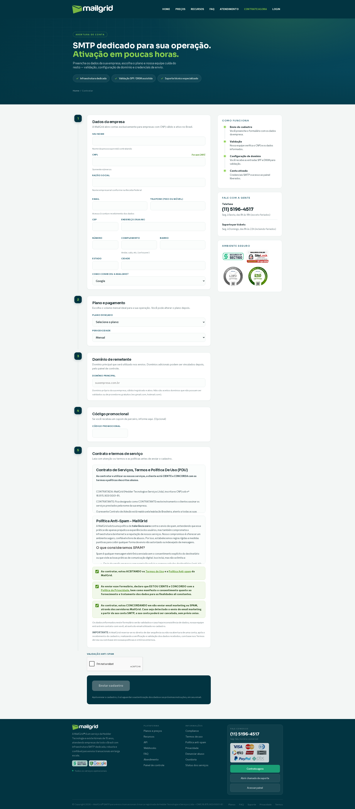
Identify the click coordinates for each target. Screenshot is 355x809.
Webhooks (150, 747)
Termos (279, 804)
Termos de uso (194, 736)
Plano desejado (102, 315)
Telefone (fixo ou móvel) (166, 199)
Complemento (130, 238)
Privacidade (192, 747)
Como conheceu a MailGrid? (110, 274)
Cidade (125, 258)
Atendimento (151, 759)
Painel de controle (154, 765)
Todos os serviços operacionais (91, 770)
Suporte (252, 804)
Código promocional (106, 426)
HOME (166, 9)
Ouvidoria (191, 759)
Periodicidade (101, 330)
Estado (97, 258)
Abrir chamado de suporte (255, 778)
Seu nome (98, 134)
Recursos (149, 736)
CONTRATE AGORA (255, 9)
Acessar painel (255, 787)
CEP (94, 219)
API (145, 742)
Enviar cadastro (111, 686)
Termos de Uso (155, 571)
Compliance (192, 730)
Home (76, 90)
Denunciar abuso (194, 753)
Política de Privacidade (115, 590)
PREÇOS (180, 9)
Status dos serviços (196, 765)
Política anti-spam (195, 742)
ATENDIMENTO (229, 9)
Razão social (101, 175)
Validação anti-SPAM (100, 653)
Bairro (164, 238)
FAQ (211, 9)
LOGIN (276, 9)
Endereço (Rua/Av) (133, 219)
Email (95, 199)
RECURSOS (197, 9)
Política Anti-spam (180, 571)
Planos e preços (153, 730)
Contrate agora (255, 768)
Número (97, 238)
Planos (231, 804)
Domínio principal (104, 376)
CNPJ (148, 155)
